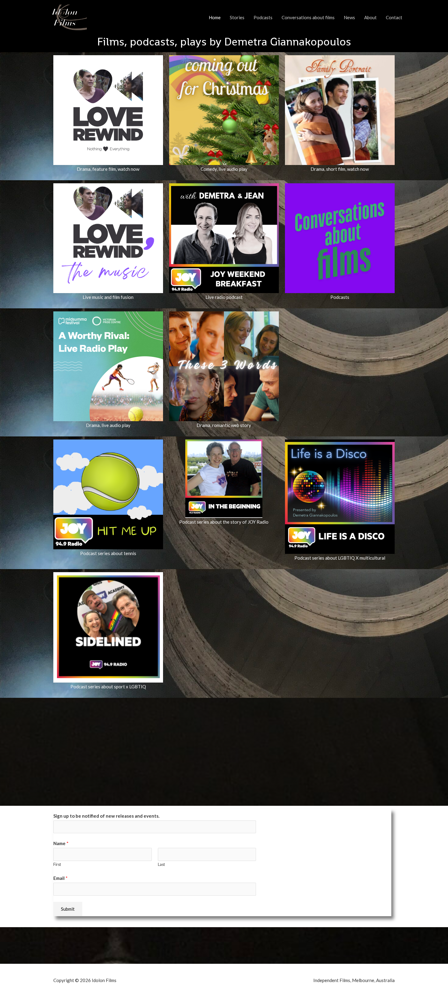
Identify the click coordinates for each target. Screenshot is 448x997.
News (349, 17)
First (57, 864)
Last (161, 864)
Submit (68, 909)
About (370, 17)
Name (61, 843)
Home (215, 17)
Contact (394, 17)
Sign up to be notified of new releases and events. (106, 816)
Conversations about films (308, 17)
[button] (224, 41)
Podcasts (263, 17)
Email (60, 878)
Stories (237, 17)
